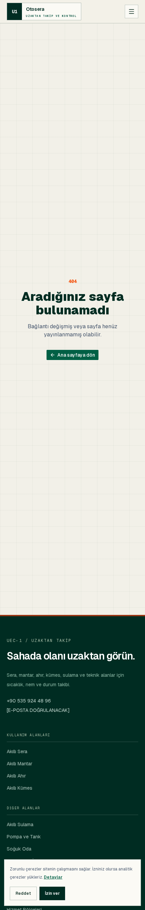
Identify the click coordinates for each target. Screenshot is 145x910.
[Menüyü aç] (131, 11)
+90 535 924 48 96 (29, 701)
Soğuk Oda (19, 849)
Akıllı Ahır (16, 776)
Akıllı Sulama (20, 824)
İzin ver (52, 893)
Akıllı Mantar (19, 764)
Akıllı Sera (17, 751)
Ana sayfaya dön (76, 355)
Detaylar (53, 877)
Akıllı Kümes (19, 788)
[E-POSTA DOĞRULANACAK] (38, 710)
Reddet (23, 893)
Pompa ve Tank (24, 837)
